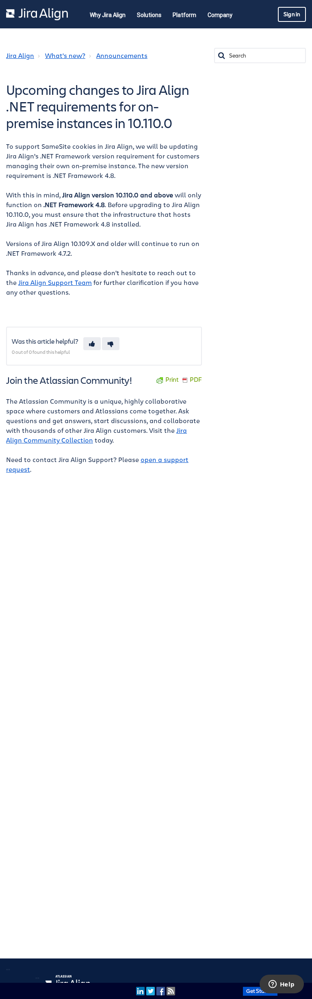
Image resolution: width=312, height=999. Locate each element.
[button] (92, 343)
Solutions (149, 15)
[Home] (37, 14)
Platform (184, 15)
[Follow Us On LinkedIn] (140, 990)
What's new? (65, 56)
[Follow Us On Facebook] (160, 990)
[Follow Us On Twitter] (150, 990)
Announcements (121, 56)
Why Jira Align (108, 15)
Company (220, 15)
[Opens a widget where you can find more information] (281, 985)
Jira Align (20, 56)
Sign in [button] (292, 14)
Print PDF (183, 380)
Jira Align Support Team (55, 283)
